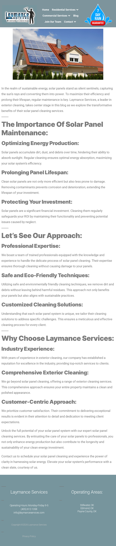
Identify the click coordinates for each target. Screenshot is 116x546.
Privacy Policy (29, 536)
